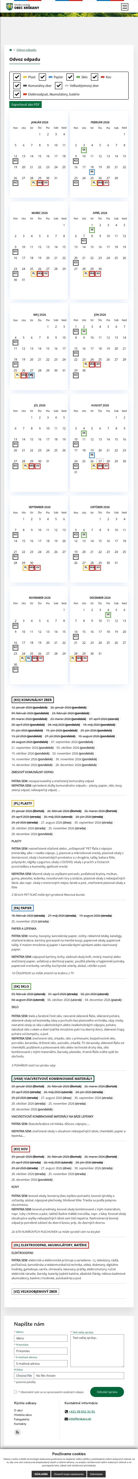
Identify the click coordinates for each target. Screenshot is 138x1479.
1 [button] (40, 134)
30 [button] (47, 178)
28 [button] (31, 178)
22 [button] (39, 167)
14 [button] (31, 156)
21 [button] (31, 167)
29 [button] (39, 180)
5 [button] (15, 145)
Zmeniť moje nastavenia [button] (69, 1474)
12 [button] (15, 158)
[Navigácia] (124, 6)
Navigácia (15, 6)
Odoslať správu (107, 1392)
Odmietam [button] (96, 1474)
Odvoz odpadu (26, 50)
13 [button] (23, 156)
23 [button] (47, 167)
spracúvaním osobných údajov (65, 1392)
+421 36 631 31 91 (82, 1412)
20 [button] (23, 167)
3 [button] (56, 134)
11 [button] (64, 145)
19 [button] (15, 167)
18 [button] (64, 156)
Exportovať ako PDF (26, 104)
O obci (18, 1410)
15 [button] (39, 156)
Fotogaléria (21, 1419)
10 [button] (56, 145)
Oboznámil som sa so (51, 1392)
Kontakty (20, 1424)
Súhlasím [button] (41, 1474)
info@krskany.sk (80, 1419)
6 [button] (23, 145)
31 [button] (56, 178)
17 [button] (56, 156)
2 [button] (48, 134)
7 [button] (32, 145)
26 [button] (15, 180)
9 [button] (48, 145)
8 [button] (40, 145)
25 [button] (64, 167)
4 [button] (64, 134)
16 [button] (47, 156)
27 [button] (23, 178)
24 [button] (56, 167)
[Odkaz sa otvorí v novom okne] (17, 1432)
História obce (23, 1415)
